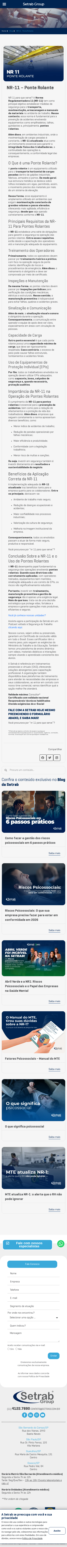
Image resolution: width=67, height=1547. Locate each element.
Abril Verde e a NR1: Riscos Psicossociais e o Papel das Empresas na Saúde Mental (31, 986)
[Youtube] (42, 1415)
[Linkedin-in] (30, 1415)
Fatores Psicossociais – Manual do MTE (32, 1058)
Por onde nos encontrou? (21, 1313)
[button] (43, 757)
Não (20, 1349)
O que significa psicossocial (24, 1126)
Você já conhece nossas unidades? (27, 615)
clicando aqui (15, 627)
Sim (12, 1349)
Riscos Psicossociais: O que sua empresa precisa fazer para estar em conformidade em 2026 (31, 915)
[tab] (32, 1264)
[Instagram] (36, 1415)
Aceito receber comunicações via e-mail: (26, 1345)
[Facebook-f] (24, 1415)
